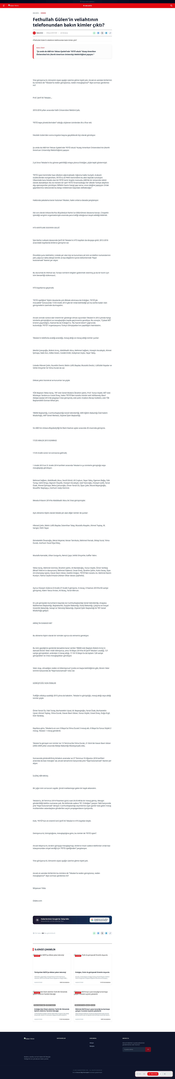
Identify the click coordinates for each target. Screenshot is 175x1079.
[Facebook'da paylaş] (98, 33)
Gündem (43, 13)
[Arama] (171, 5)
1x (160, 1074)
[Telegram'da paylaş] (106, 33)
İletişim (92, 1046)
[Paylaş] (164, 1074)
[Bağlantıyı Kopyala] (110, 33)
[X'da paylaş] (102, 33)
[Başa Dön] (169, 1074)
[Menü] (3, 5)
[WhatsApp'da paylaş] (94, 33)
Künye (92, 1043)
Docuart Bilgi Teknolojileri (82, 1072)
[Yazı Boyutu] (144, 1074)
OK (148, 1049)
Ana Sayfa (88, 6)
